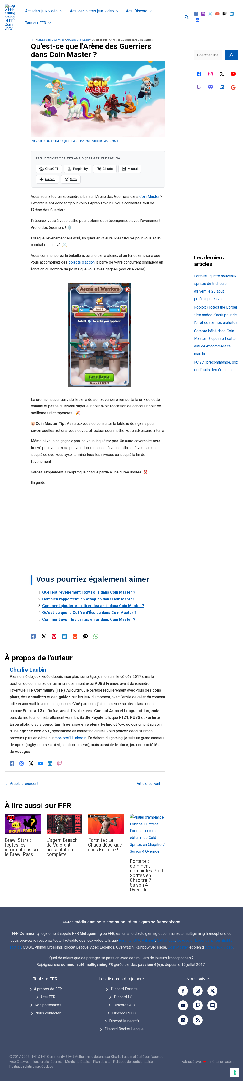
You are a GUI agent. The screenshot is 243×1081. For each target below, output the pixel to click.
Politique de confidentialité (133, 1061)
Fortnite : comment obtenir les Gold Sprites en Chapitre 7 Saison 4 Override (146, 875)
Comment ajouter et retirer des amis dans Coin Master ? (93, 606)
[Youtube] (183, 1005)
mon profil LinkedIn (70, 738)
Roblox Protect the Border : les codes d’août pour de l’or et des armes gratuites (216, 315)
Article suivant (151, 783)
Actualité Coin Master (78, 39)
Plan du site (102, 1061)
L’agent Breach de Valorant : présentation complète (62, 847)
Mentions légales (78, 1061)
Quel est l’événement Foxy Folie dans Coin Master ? (88, 592)
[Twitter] (210, 14)
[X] (222, 74)
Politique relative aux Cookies (31, 1066)
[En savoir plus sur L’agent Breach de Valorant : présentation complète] (64, 823)
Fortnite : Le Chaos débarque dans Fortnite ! (105, 844)
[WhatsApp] (95, 636)
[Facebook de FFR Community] (199, 74)
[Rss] (198, 1020)
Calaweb (23, 1061)
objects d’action (82, 262)
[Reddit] (75, 636)
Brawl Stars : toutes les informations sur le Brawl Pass (22, 847)
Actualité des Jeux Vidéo (51, 39)
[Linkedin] (231, 14)
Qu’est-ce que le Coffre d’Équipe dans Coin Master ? (89, 612)
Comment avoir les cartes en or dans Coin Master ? (88, 619)
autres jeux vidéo (219, 947)
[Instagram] (203, 14)
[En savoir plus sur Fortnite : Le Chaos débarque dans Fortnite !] (106, 823)
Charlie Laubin (121, 1056)
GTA (136, 940)
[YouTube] (217, 14)
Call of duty (166, 940)
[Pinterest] (54, 636)
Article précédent (21, 783)
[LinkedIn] (50, 763)
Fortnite (125, 940)
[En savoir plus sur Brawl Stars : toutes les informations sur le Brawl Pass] (23, 823)
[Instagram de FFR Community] (210, 74)
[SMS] (85, 636)
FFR (33, 39)
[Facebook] (196, 14)
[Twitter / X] (43, 636)
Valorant (148, 940)
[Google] (233, 87)
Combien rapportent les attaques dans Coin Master (88, 599)
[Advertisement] (98, 530)
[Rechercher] (231, 55)
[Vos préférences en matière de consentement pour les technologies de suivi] (234, 1072)
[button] (60, 11)
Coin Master (149, 196)
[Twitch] (224, 14)
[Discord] (197, 20)
